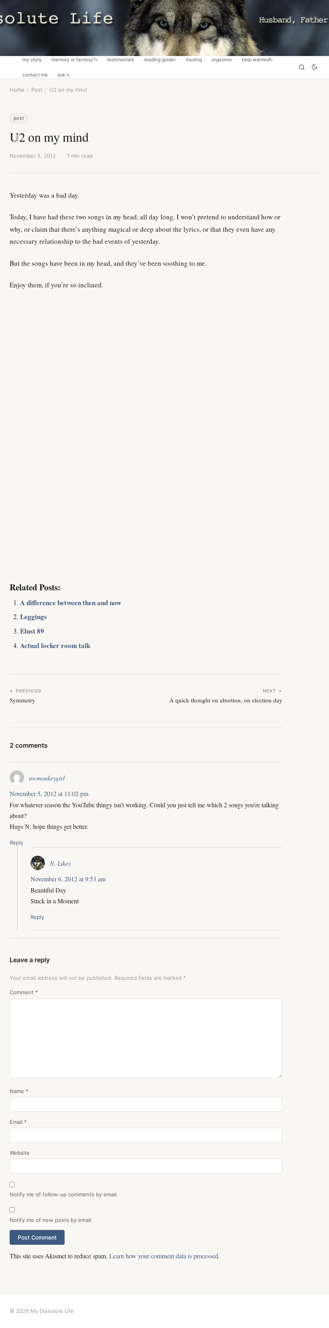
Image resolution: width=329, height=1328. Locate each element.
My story (32, 59)
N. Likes (60, 863)
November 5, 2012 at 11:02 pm (49, 793)
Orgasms (220, 59)
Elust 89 (32, 631)
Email (18, 1122)
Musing (194, 59)
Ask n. (64, 75)
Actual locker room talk (55, 645)
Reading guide (159, 59)
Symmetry (22, 700)
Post (37, 89)
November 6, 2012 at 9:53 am (68, 879)
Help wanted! (256, 59)
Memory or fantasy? (73, 59)
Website (20, 1152)
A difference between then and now (70, 603)
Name (19, 1091)
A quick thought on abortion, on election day (225, 700)
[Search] (302, 67)
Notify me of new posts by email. (51, 1220)
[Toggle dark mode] (314, 67)
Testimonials (120, 59)
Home (17, 89)
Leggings (33, 617)
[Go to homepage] (164, 28)
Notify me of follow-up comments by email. (64, 1194)
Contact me (35, 75)
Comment (24, 992)
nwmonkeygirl (47, 778)
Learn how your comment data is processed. (164, 1256)
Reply (16, 842)
